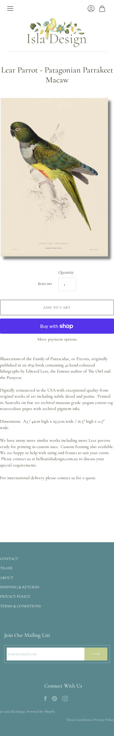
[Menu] (10, 8)
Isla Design (17, 711)
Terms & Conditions (20, 606)
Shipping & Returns (19, 587)
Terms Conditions (79, 720)
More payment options (57, 339)
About (6, 577)
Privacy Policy (15, 596)
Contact (9, 558)
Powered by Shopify (41, 711)
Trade (6, 568)
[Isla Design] (57, 32)
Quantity (66, 272)
